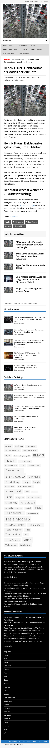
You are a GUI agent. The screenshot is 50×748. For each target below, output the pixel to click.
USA (25, 535)
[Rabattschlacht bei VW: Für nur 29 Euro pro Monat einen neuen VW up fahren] (8, 400)
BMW (7, 455)
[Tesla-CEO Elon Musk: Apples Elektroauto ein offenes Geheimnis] (8, 257)
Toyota (6, 726)
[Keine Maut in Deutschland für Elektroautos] (8, 421)
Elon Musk (34, 476)
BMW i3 (25, 50)
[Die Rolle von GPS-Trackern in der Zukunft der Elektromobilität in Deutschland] (8, 357)
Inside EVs (14, 216)
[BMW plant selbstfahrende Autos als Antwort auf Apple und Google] (8, 245)
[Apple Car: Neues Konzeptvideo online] (8, 268)
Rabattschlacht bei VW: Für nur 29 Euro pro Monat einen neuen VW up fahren (29, 396)
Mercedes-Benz (25, 486)
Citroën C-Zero (33, 466)
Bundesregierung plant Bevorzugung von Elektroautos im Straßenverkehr (30, 407)
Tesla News (44, 1)
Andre (6, 638)
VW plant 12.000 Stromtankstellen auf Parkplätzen (28, 386)
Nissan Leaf (13, 491)
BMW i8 (33, 46)
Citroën (6, 669)
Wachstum (25, 545)
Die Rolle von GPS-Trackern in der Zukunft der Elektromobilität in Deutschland (27, 355)
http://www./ (8, 617)
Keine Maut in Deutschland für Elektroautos (26, 418)
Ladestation (9, 486)
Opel (27, 492)
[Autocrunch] (25, 21)
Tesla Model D (32, 513)
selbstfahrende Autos (13, 508)
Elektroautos (34, 564)
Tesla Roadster (23, 53)
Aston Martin (31, 446)
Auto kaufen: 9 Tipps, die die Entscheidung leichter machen (25, 366)
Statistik (28, 508)
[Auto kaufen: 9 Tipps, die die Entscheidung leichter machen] (8, 370)
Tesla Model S (8, 46)
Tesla (38, 507)
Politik (34, 492)
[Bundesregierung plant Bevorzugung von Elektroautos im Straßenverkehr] (8, 410)
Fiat (5, 673)
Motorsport (8, 701)
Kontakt (22, 741)
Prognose (20, 497)
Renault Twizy (11, 503)
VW (5, 733)
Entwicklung (12, 482)
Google (32, 205)
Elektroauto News (31, 1)
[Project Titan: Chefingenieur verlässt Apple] (8, 292)
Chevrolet (7, 666)
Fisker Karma (31, 222)
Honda (6, 683)
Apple (22, 205)
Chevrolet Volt (11, 465)
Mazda (6, 694)
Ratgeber (7, 715)
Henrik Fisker (19, 226)
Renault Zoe (28, 502)
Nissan (6, 705)
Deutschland (13, 470)
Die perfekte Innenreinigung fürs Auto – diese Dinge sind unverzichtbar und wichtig (29, 319)
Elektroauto (18, 222)
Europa (26, 482)
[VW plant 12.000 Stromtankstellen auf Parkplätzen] (8, 389)
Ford (5, 676)
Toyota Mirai (22, 46)
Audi (5, 658)
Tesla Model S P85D (10, 50)
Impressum (31, 741)
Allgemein (8, 80)
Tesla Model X (36, 50)
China (22, 466)
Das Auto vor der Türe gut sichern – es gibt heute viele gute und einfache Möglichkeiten (29, 342)
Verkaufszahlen (12, 540)
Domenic (35, 77)
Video (27, 540)
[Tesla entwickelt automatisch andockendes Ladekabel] (8, 431)
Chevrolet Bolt (25, 461)
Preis (8, 497)
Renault (7, 719)
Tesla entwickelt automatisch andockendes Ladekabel (25, 428)
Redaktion (13, 741)
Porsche (7, 712)
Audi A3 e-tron (8, 53)
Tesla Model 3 (14, 513)
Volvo (6, 729)
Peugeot (7, 708)
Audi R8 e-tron (30, 450)
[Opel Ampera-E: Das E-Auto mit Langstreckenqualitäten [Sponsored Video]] (8, 280)
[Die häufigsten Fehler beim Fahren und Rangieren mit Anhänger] (8, 334)
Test (27, 529)
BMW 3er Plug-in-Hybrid (22, 456)
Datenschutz (43, 741)
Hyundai (7, 687)
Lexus (6, 690)
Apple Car (19, 446)
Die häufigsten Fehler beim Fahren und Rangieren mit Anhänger (29, 331)
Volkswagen (11, 545)
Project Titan (34, 497)
